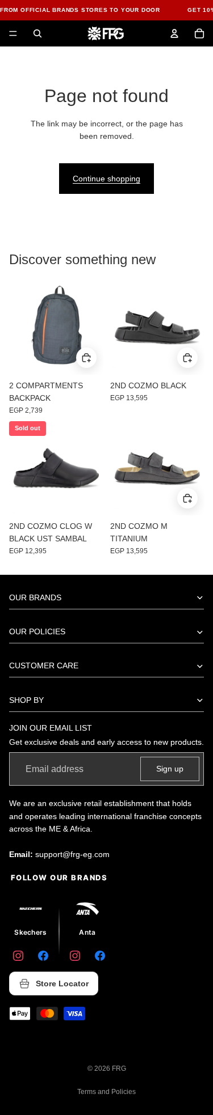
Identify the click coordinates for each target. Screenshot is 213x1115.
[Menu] (13, 33)
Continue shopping (106, 178)
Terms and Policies (106, 1092)
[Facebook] (43, 956)
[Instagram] (18, 956)
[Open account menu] (174, 33)
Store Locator (62, 983)
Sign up (169, 768)
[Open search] (37, 33)
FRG (119, 1068)
